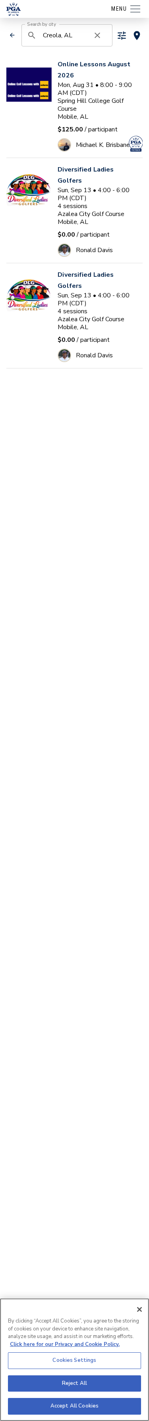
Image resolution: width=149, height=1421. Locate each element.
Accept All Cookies (74, 1405)
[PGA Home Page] (13, 9)
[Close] (139, 1309)
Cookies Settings (74, 1360)
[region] (74, 1359)
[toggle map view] (137, 35)
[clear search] (97, 35)
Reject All (74, 1383)
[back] (12, 35)
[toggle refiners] (122, 35)
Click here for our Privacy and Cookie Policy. (65, 1344)
